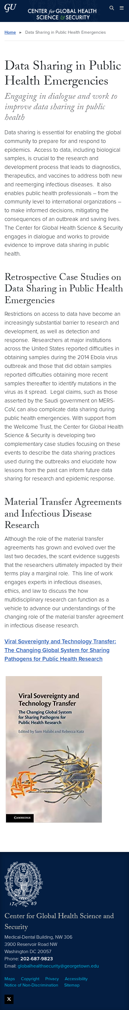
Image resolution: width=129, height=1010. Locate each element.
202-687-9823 (36, 959)
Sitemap (72, 985)
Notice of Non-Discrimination (31, 985)
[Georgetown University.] (10, 8)
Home (10, 32)
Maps (9, 978)
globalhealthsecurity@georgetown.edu (58, 966)
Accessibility (76, 978)
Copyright (30, 978)
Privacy (52, 978)
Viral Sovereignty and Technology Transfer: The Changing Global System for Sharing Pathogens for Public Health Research (60, 650)
